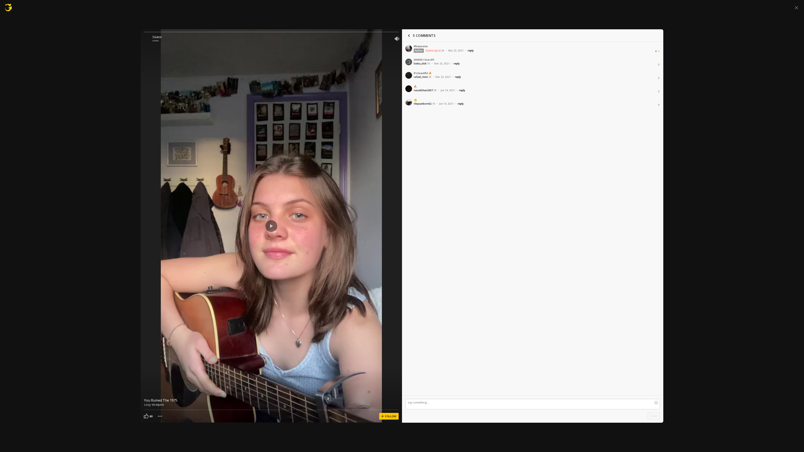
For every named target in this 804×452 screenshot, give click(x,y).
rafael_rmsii (421, 77)
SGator (157, 37)
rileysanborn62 (423, 103)
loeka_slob (420, 63)
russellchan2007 (423, 90)
